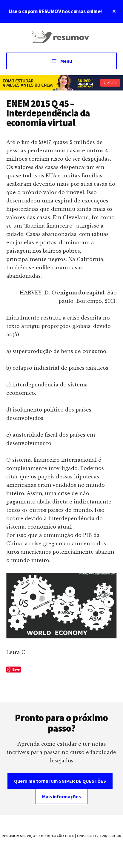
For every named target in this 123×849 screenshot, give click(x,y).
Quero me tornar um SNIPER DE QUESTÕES (60, 781)
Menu (66, 61)
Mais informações (61, 796)
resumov (61, 41)
